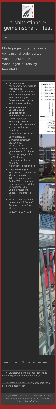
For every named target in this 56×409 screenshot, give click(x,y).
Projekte (44, 362)
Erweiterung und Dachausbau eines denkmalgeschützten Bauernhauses (24, 374)
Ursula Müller (12, 362)
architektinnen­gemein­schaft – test (28, 25)
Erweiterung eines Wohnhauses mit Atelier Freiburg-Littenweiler (26, 384)
